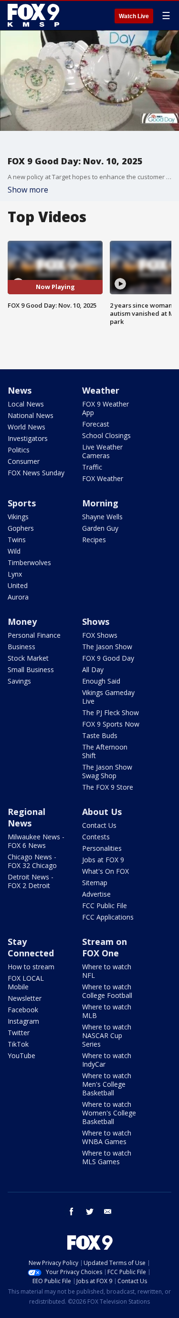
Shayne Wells (102, 516)
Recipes (94, 539)
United (18, 585)
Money (22, 621)
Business (21, 646)
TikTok (18, 1044)
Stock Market (28, 658)
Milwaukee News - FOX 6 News (36, 841)
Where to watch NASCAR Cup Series (106, 1035)
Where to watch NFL (106, 971)
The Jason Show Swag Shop (107, 771)
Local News (26, 403)
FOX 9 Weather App (105, 408)
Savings (19, 681)
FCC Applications (108, 917)
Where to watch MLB (106, 1011)
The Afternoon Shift (104, 751)
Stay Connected (31, 947)
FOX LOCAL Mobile (26, 982)
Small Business (31, 669)
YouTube (21, 1055)
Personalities (102, 848)
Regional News (26, 817)
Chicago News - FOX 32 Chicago (32, 861)
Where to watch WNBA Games (106, 1137)
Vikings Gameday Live (108, 697)
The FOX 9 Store (107, 787)
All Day (93, 669)
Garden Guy (100, 528)
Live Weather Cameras (102, 451)
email (108, 1211)
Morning (100, 503)
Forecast (95, 424)
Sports (22, 503)
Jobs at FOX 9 (103, 859)
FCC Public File (104, 905)
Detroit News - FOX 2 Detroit (30, 881)
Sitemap (94, 882)
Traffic (92, 466)
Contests (96, 836)
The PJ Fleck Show (110, 712)
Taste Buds (99, 735)
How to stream (31, 966)
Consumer (24, 461)
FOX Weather (102, 478)
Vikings (18, 516)
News (20, 390)
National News (30, 415)
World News (26, 426)
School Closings (106, 435)
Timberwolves (29, 562)
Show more (28, 189)
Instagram (23, 1021)
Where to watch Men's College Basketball (106, 1084)
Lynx (15, 574)
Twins (17, 539)
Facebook (23, 1009)
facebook (71, 1211)
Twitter (19, 1032)
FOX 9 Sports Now (110, 724)
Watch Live (134, 16)
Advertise (96, 894)
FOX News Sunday (36, 472)
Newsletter (25, 998)
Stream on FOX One (104, 947)
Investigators (28, 438)
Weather (100, 390)
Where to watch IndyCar (106, 1060)
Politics (19, 449)
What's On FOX (105, 871)
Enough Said (101, 681)
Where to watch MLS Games (106, 1157)
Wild (14, 551)
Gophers (21, 528)
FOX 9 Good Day (108, 658)
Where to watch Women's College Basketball (109, 1113)
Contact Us (99, 825)
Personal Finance (34, 635)
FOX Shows (99, 635)
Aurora (18, 596)
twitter (89, 1211)
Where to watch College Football (107, 991)
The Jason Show (107, 646)
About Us (102, 811)
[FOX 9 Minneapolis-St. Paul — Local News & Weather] (35, 15)
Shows (95, 621)
